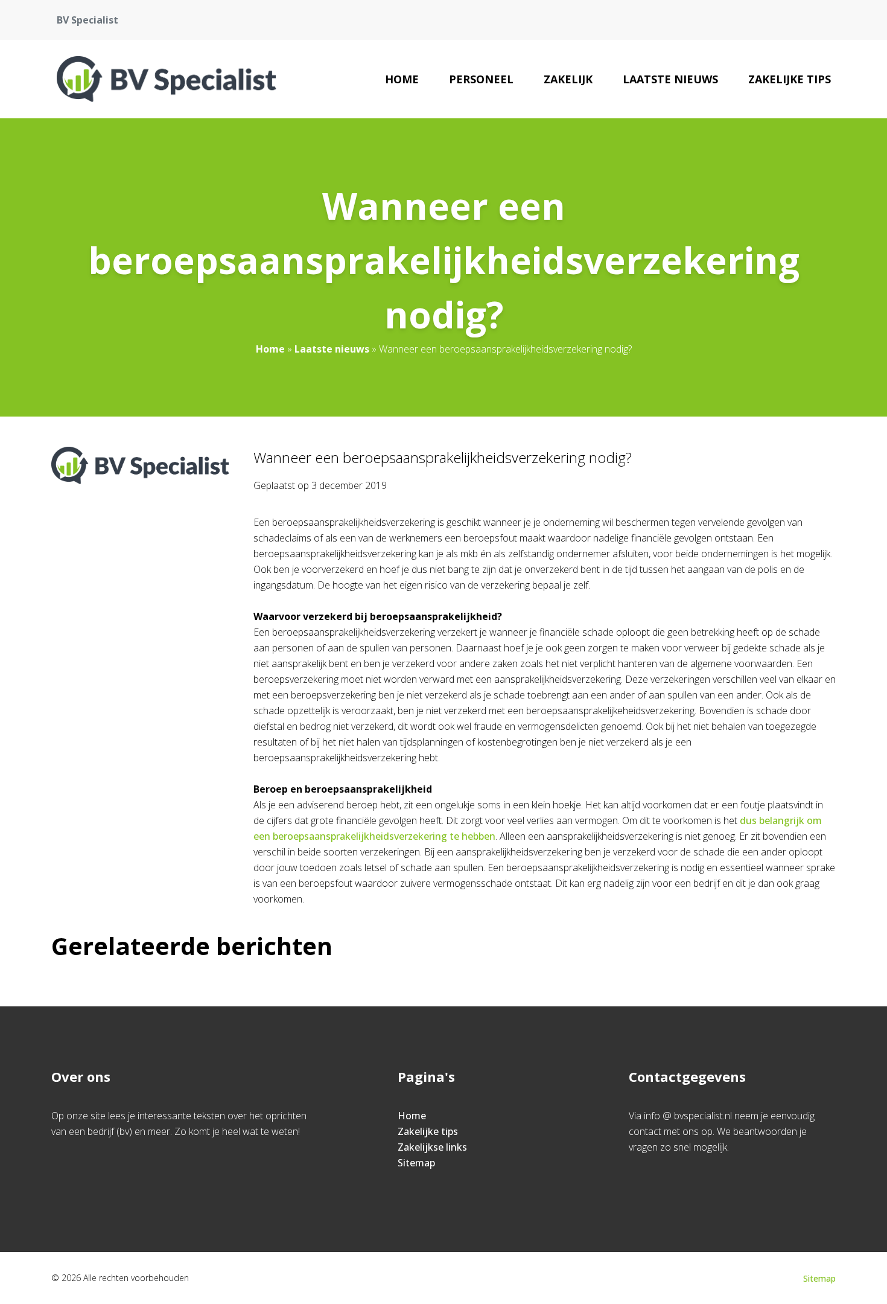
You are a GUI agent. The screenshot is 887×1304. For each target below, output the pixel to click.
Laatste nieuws (670, 79)
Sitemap (416, 1162)
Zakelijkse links (432, 1147)
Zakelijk (568, 79)
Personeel (481, 79)
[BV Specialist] (167, 79)
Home (402, 79)
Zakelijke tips (789, 79)
